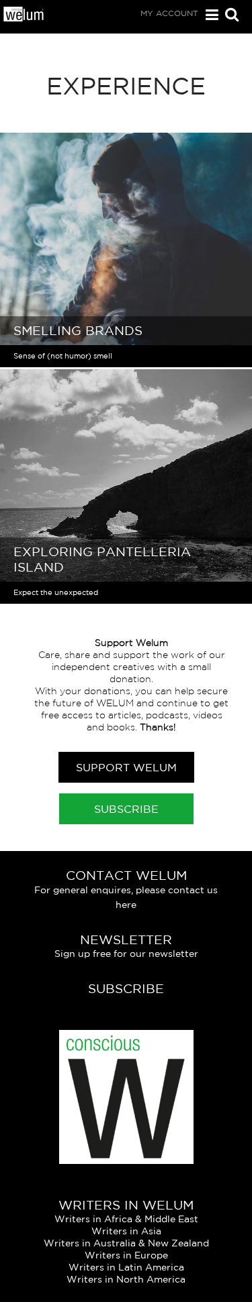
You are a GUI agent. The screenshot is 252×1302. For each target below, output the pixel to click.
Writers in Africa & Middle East (126, 1219)
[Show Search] (228, 16)
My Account (169, 13)
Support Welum (126, 767)
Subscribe (126, 809)
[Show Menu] (208, 15)
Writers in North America (126, 1279)
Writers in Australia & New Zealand (126, 1243)
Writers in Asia (126, 1231)
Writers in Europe (126, 1255)
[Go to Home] (24, 18)
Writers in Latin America (126, 1267)
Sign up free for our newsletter (126, 953)
